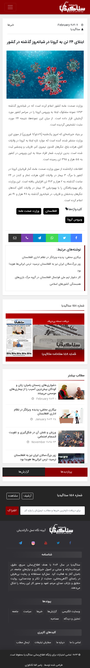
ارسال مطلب (23, 642)
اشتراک (12, 510)
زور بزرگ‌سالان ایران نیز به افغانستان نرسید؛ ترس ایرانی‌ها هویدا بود (35, 457)
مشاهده (13, 495)
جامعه (15, 611)
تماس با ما (75, 642)
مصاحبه (55, 619)
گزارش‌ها (52, 611)
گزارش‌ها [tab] (24, 471)
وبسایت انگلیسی (71, 611)
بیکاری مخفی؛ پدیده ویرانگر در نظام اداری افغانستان (51, 257)
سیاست (27, 611)
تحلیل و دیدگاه (72, 619)
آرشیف (27, 495)
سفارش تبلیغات (43, 642)
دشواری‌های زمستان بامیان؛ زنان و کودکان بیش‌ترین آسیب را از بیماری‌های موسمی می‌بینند (32, 389)
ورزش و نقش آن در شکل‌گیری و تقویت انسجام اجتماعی (32, 434)
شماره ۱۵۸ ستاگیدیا (73, 305)
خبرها (11, 25)
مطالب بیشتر (76, 375)
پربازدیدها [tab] (66, 471)
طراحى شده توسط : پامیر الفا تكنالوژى (44, 665)
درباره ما (60, 642)
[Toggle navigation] (10, 7)
